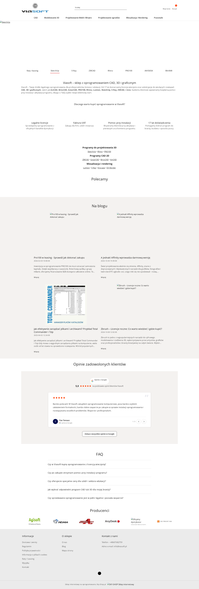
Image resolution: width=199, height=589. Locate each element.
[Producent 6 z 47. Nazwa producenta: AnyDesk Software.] (86, 521)
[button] (37, 18)
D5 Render (111, 168)
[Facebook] (99, 573)
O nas (64, 542)
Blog (64, 546)
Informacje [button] (28, 536)
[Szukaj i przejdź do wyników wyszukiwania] (125, 7)
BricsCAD (105, 159)
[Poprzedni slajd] (5, 44)
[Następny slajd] (194, 44)
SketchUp (92, 151)
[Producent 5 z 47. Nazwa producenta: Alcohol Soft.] (61, 521)
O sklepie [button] (67, 536)
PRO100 (107, 151)
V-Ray (93, 168)
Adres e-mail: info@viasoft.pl (114, 546)
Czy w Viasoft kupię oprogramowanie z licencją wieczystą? (77, 464)
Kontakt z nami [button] (110, 536)
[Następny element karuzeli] (176, 521)
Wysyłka (25, 563)
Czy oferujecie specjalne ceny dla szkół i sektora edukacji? (77, 481)
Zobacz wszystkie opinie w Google (99, 434)
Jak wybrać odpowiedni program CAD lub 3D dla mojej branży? (79, 489)
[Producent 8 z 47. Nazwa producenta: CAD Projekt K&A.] (139, 521)
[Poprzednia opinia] (138, 421)
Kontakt (25, 567)
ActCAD (113, 159)
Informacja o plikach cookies (34, 554)
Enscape (101, 168)
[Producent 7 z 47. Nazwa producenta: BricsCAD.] (113, 521)
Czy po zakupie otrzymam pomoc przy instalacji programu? (77, 472)
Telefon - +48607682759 (112, 542)
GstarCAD (95, 159)
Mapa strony (67, 550)
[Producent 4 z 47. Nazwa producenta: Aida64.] (35, 521)
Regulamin (26, 546)
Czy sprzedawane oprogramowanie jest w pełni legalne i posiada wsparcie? (85, 498)
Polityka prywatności (31, 550)
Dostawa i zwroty (29, 542)
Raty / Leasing (28, 559)
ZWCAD (85, 159)
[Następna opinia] (144, 421)
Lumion (86, 168)
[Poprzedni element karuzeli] (22, 521)
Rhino (100, 151)
